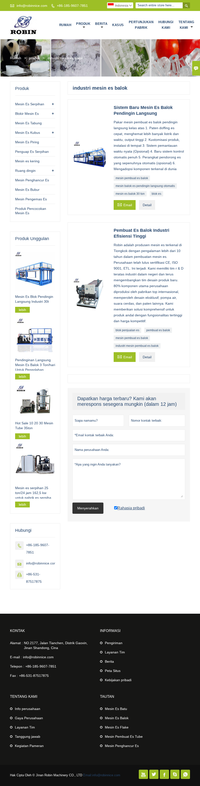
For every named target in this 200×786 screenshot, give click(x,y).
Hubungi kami (166, 24)
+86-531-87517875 (34, 676)
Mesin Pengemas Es (31, 199)
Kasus (118, 25)
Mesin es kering (27, 161)
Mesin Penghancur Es (32, 180)
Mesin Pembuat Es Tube (124, 736)
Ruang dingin (25, 171)
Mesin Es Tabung (28, 123)
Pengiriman (113, 643)
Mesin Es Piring (27, 142)
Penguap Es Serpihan (32, 152)
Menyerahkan (88, 508)
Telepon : (17, 666)
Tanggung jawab (27, 736)
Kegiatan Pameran (29, 746)
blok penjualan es (127, 330)
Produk (83, 24)
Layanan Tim (115, 652)
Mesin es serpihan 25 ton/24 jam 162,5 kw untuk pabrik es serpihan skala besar (34, 493)
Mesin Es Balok (117, 718)
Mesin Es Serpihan (29, 104)
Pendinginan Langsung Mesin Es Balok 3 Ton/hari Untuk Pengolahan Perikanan (35, 365)
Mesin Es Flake (117, 727)
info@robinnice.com (32, 6)
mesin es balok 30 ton (130, 193)
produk (34, 58)
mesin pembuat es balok (132, 178)
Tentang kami (186, 24)
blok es (156, 193)
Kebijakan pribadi (118, 680)
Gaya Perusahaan (29, 718)
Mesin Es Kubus (27, 133)
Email (124, 204)
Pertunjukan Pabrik (141, 24)
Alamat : (16, 643)
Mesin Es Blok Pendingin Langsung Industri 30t (34, 299)
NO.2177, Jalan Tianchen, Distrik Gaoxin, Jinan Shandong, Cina (56, 645)
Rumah (65, 25)
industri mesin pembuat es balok (137, 346)
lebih (22, 310)
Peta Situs (112, 671)
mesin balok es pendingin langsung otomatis (145, 186)
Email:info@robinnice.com (101, 775)
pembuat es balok (158, 330)
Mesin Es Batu (116, 709)
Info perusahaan (27, 709)
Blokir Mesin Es (27, 114)
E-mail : (16, 657)
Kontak (17, 631)
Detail (147, 205)
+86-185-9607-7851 (72, 6)
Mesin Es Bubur (27, 190)
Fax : (14, 676)
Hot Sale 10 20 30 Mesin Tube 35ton (34, 425)
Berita (101, 24)
